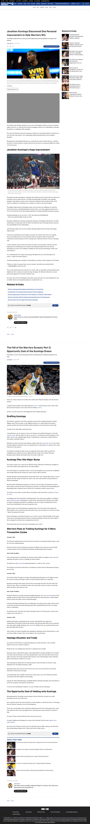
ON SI (6, 1)
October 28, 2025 (27, 217)
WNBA (38, 3)
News (12, 334)
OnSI (38, 7)
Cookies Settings (16, 814)
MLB (28, 3)
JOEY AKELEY (17, 783)
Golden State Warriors (13, 89)
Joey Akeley (9, 359)
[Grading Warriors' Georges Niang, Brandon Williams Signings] (72, 37)
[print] (16, 327)
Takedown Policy (41, 812)
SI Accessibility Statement (72, 812)
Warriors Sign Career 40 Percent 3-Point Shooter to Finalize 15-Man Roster (30, 294)
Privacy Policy (15, 812)
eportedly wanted (48, 443)
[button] (51, 4)
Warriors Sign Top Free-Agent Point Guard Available (23, 300)
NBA (25, 3)
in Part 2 (39, 407)
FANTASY (44, 3)
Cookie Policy (29, 812)
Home (34, 7)
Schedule (42, 7)
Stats (50, 7)
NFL (15, 3)
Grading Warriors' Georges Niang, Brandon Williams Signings (25, 292)
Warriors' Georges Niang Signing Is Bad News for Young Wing (25, 289)
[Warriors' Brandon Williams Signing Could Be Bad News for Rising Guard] (72, 45)
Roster (46, 7)
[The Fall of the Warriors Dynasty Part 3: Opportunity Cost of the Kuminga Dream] (72, 62)
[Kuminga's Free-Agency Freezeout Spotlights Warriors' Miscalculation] (72, 54)
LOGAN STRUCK (17, 315)
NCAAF (33, 3)
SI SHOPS (31, 1)
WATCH (73, 3)
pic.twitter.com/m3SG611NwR (45, 264)
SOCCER (20, 3)
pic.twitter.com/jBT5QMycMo (40, 215)
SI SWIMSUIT (12, 1)
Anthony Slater (11, 435)
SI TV (78, 3)
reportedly (55, 557)
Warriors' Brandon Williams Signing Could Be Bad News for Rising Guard (29, 297)
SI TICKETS (18, 1)
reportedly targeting (15, 500)
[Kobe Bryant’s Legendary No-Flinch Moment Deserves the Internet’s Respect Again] (72, 95)
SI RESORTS (25, 1)
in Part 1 (35, 405)
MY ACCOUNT (37, 1)
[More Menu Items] (81, 4)
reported (32, 516)
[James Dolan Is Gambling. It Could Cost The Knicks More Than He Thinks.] (72, 70)
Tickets (54, 7)
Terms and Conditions (55, 812)
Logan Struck (10, 43)
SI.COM (2, 1)
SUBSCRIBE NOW (45, 1)
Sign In (87, 3)
